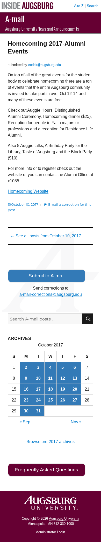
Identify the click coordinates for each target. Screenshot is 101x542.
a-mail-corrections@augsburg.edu (50, 294)
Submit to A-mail (46, 275)
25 (50, 400)
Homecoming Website (28, 191)
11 (50, 378)
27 (75, 400)
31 (38, 411)
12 (62, 378)
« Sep (24, 422)
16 (26, 389)
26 (62, 400)
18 (50, 389)
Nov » (76, 422)
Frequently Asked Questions (46, 469)
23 (26, 400)
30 (26, 411)
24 (38, 400)
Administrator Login (50, 532)
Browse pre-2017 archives (50, 441)
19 (62, 389)
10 (38, 378)
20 (75, 389)
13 (75, 378)
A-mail (15, 18)
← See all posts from (45, 236)
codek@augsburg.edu (44, 65)
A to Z (79, 6)
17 (38, 389)
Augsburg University (64, 518)
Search (92, 6)
